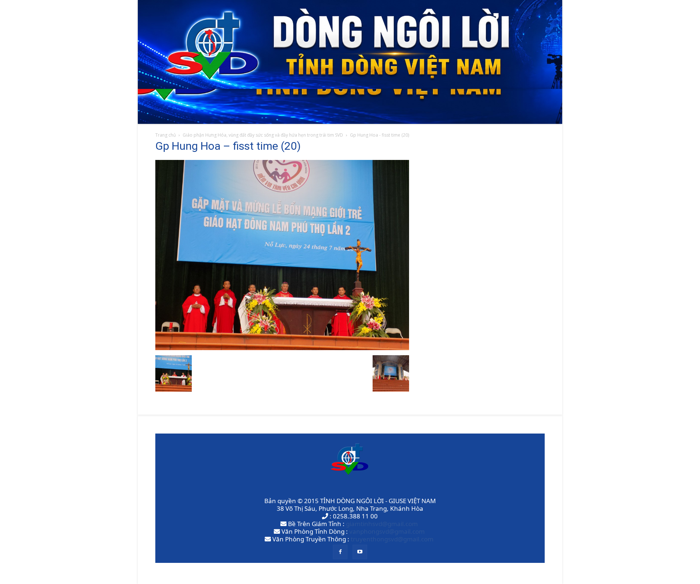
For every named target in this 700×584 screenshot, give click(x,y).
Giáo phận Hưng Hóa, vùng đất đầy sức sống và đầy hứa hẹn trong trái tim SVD (263, 135)
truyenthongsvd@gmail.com (392, 539)
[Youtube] (360, 552)
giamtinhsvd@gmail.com (382, 524)
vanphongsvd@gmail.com (387, 531)
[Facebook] (340, 552)
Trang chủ (165, 135)
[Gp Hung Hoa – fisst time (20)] (282, 348)
